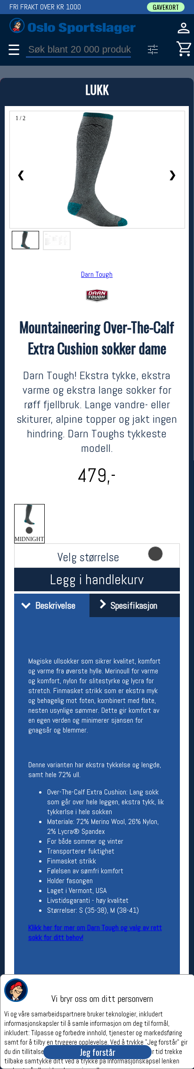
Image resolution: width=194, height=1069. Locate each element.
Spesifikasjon (131, 605)
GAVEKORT (166, 7)
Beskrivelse (53, 605)
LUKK (97, 89)
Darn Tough (97, 274)
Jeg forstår (97, 1052)
